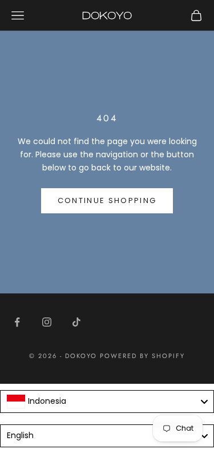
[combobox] (107, 401)
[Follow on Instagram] (47, 322)
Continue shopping (107, 200)
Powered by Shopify (142, 355)
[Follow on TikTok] (76, 322)
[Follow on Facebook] (17, 322)
